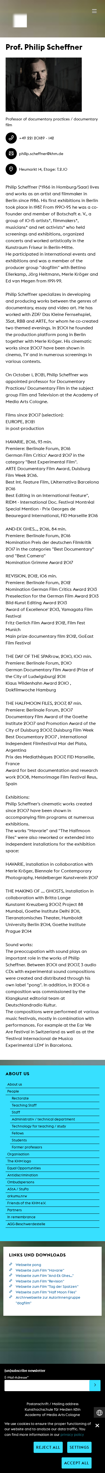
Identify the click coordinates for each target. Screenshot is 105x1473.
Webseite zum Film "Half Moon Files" (46, 1292)
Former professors (27, 1147)
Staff (16, 1112)
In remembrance (21, 1217)
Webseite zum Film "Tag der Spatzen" (47, 1286)
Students (19, 1140)
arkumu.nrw (17, 1196)
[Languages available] (99, 1412)
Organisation (18, 1154)
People (13, 1091)
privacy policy (72, 1434)
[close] (97, 1425)
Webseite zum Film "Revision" (40, 1281)
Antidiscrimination (22, 1175)
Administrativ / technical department (43, 1119)
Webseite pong (28, 1265)
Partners (14, 1210)
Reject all (48, 1447)
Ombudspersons (20, 1182)
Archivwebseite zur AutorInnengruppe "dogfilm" (48, 1300)
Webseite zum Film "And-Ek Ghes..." (45, 1276)
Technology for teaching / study (39, 1126)
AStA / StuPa (18, 1189)
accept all (76, 1462)
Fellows (18, 1133)
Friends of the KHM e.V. (26, 1203)
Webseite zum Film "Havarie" (40, 1270)
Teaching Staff (24, 1105)
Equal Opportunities (24, 1168)
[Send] (95, 1385)
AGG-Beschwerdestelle (26, 1224)
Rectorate (20, 1098)
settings (79, 1447)
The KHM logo (19, 1161)
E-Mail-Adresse (16, 1377)
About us (14, 1084)
